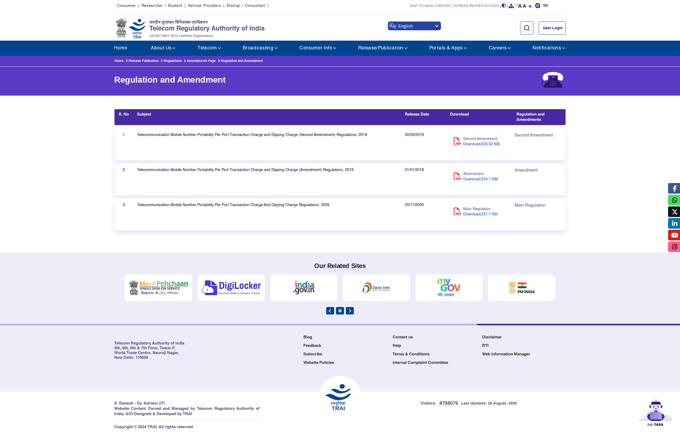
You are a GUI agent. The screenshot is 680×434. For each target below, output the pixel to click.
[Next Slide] (350, 310)
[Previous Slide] (330, 310)
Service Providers (204, 6)
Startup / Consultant (246, 6)
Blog (307, 337)
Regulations (173, 61)
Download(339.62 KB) (481, 144)
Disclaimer (492, 337)
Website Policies (318, 363)
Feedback (312, 346)
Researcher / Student (162, 6)
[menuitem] (120, 48)
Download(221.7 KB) (480, 214)
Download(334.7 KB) (480, 179)
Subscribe (312, 354)
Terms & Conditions (411, 354)
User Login (553, 28)
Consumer (126, 6)
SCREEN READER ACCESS (476, 6)
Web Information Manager (506, 354)
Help (397, 346)
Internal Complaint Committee (420, 363)
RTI (485, 346)
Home (119, 61)
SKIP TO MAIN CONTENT (430, 6)
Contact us (403, 337)
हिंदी (545, 6)
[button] (503, 5)
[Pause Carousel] (340, 310)
